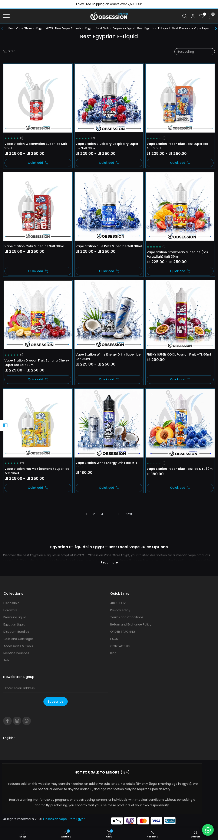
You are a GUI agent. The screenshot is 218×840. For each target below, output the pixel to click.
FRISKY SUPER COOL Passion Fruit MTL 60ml (179, 354)
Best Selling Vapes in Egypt (115, 28)
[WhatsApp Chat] (208, 830)
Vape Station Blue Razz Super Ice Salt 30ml (109, 246)
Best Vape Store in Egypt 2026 (31, 28)
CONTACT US (120, 646)
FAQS (114, 639)
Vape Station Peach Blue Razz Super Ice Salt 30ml (177, 146)
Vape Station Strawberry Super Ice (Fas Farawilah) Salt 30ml (177, 254)
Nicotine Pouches (16, 653)
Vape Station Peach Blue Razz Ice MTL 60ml (180, 469)
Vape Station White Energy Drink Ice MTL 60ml (106, 465)
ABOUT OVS (118, 603)
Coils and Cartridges (18, 639)
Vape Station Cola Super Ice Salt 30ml (34, 246)
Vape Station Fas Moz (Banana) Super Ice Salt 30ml (36, 471)
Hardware (10, 610)
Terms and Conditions (126, 617)
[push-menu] (6, 16)
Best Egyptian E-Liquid (153, 28)
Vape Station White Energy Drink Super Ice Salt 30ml (108, 356)
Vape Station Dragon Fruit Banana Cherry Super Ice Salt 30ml (36, 362)
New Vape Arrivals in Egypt (74, 28)
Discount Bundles (16, 632)
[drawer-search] (184, 16)
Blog (113, 653)
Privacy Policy (120, 610)
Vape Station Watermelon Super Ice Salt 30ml (35, 146)
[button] (9, 69)
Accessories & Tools (18, 646)
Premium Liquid (14, 617)
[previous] (4, 28)
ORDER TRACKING (122, 632)
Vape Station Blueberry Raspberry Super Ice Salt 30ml (107, 146)
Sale (6, 660)
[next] (213, 28)
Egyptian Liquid (14, 624)
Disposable (11, 603)
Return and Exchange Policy (130, 624)
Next (129, 514)
